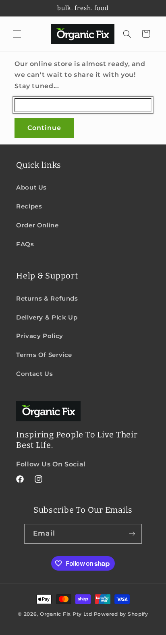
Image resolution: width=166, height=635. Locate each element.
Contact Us (34, 373)
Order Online (37, 225)
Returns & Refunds (47, 298)
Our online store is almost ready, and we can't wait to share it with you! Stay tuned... (80, 75)
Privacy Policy (39, 336)
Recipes (29, 206)
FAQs (25, 244)
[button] (17, 34)
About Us (31, 187)
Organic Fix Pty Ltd (66, 614)
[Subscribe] (131, 534)
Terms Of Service (44, 355)
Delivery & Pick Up (46, 317)
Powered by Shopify (121, 614)
